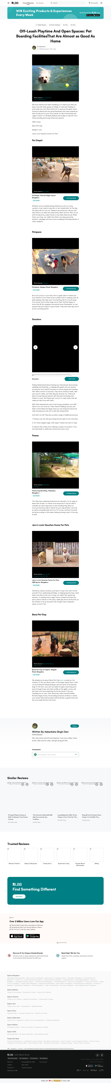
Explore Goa (11, 1004)
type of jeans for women (80, 1041)
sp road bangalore (37, 985)
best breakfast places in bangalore (86, 985)
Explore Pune (11, 1011)
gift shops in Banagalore (75, 978)
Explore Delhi (11, 1031)
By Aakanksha (41, 46)
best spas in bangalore (67, 985)
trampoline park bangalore (46, 983)
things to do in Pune (41, 1013)
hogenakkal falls (68, 980)
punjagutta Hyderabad (52, 1020)
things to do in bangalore (75, 981)
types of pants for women (82, 1043)
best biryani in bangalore (22, 985)
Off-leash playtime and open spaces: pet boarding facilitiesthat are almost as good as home (49, 1048)
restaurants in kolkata (41, 1027)
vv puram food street (91, 981)
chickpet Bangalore (60, 981)
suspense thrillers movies (14, 1041)
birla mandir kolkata (13, 1027)
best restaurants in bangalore (83, 983)
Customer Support (27, 1067)
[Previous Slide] (35, 347)
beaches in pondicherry (30, 999)
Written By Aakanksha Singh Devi (50, 731)
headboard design (66, 1043)
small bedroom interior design (33, 1041)
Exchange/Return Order (28, 1062)
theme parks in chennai (46, 999)
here (61, 680)
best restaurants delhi (41, 1034)
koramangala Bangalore (82, 980)
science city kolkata (27, 1027)
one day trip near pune (26, 1013)
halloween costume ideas (51, 1043)
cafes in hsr (18, 980)
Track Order (25, 1064)
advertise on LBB (12, 1070)
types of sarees (66, 1041)
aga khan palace (12, 1013)
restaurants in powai (29, 992)
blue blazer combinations (51, 1041)
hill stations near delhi (26, 1034)
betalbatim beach (37, 1006)
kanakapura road (60, 978)
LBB (8, 1048)
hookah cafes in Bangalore (29, 983)
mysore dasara (49, 978)
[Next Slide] (75, 347)
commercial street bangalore (43, 981)
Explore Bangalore (13, 975)
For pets (20, 1048)
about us (10, 1062)
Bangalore (13, 1048)
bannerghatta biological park (16, 978)
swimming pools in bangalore (52, 980)
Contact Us (10, 1067)
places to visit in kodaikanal (34, 978)
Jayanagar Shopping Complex (24, 981)
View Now (19, 896)
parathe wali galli (12, 1034)
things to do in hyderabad (15, 1020)
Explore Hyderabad (13, 1018)
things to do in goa (13, 1006)
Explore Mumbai (12, 990)
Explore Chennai (12, 997)
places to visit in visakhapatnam (34, 1020)
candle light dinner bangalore (33, 980)
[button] (93, 3)
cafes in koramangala (51, 985)
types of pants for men (35, 1043)
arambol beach (25, 1006)
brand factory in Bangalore (64, 983)
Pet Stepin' (46, 191)
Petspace (45, 283)
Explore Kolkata (12, 1025)
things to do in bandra (44, 992)
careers (9, 1064)
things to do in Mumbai (14, 992)
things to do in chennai (14, 999)
